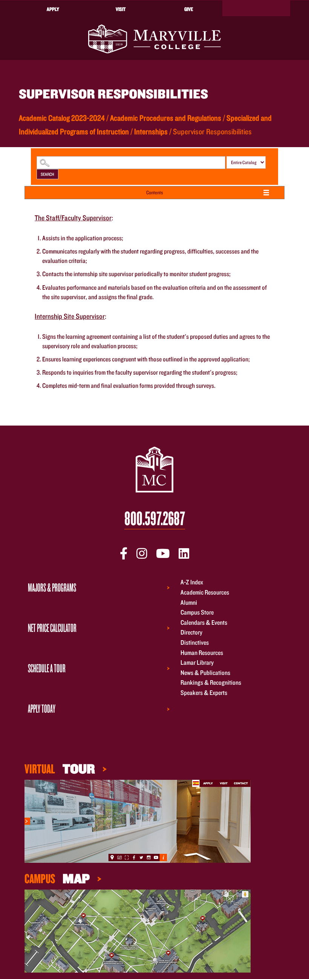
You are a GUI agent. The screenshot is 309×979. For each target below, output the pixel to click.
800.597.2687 (154, 518)
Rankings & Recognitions (211, 683)
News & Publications (205, 672)
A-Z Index (192, 582)
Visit (120, 9)
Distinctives (195, 642)
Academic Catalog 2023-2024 (62, 118)
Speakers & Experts (204, 692)
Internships (151, 131)
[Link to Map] (137, 820)
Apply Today (41, 708)
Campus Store (197, 612)
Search (47, 174)
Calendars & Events (204, 622)
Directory (191, 632)
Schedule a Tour (47, 668)
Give (188, 9)
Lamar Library (197, 663)
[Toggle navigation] (256, 8)
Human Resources (202, 652)
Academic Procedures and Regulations (165, 118)
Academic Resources (205, 592)
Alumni (189, 602)
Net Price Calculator (52, 627)
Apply (53, 9)
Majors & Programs (52, 587)
